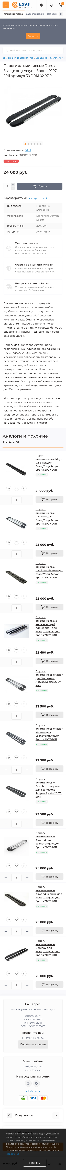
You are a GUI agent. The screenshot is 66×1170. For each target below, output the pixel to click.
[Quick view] (8, 488)
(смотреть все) (37, 198)
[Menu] (6, 5)
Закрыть (33, 36)
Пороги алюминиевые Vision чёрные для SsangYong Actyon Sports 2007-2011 (49, 732)
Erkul (28, 150)
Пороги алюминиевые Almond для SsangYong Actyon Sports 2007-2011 (48, 840)
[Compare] (24, 488)
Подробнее (12, 1153)
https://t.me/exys (36, 1083)
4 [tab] (34, 144)
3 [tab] (31, 144)
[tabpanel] (33, 109)
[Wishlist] (16, 488)
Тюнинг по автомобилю (20, 58)
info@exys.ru (33, 1091)
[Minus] (13, 188)
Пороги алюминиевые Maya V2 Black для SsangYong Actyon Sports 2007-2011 (49, 462)
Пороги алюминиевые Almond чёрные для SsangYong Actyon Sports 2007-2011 (49, 894)
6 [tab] (40, 144)
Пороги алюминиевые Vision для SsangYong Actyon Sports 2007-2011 (49, 678)
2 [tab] (28, 144)
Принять (34, 1162)
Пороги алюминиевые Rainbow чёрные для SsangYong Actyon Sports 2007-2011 (49, 570)
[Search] (6, 50)
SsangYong (41, 58)
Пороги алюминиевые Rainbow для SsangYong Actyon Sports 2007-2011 (48, 516)
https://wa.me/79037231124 (28, 1083)
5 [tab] (37, 144)
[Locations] (41, 5)
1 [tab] (25, 144)
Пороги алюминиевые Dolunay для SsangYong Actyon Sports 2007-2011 (48, 948)
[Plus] (13, 184)
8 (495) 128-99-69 (34, 1037)
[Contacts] (51, 5)
